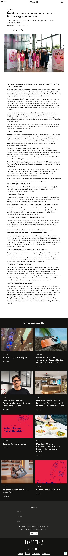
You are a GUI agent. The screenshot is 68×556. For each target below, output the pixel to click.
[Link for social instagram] (36, 549)
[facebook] (11, 30)
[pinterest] (13, 30)
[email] (8, 30)
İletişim (27, 553)
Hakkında (20, 553)
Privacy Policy (43, 529)
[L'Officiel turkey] (34, 2)
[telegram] (24, 30)
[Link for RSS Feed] (39, 549)
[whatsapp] (21, 30)
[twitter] (19, 30)
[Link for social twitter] (28, 549)
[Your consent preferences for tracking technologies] (65, 553)
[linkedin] (16, 30)
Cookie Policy (46, 553)
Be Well (10, 9)
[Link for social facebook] (32, 549)
